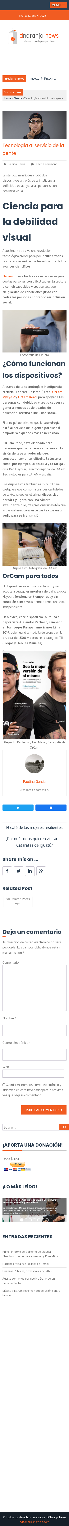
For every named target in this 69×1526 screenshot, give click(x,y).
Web (5, 1067)
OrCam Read (27, 397)
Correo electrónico (16, 1043)
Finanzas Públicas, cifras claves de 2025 (27, 1271)
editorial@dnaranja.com (34, 1522)
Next (61, 903)
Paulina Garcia (16, 164)
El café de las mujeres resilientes (34, 827)
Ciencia (18, 98)
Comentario (10, 962)
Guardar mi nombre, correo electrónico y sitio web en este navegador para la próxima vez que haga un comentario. (32, 1090)
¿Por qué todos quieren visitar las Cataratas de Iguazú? (34, 842)
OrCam (7, 276)
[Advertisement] (34, 1337)
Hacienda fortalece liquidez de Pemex (25, 1263)
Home (7, 98)
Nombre (9, 1018)
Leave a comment (46, 164)
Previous (8, 903)
